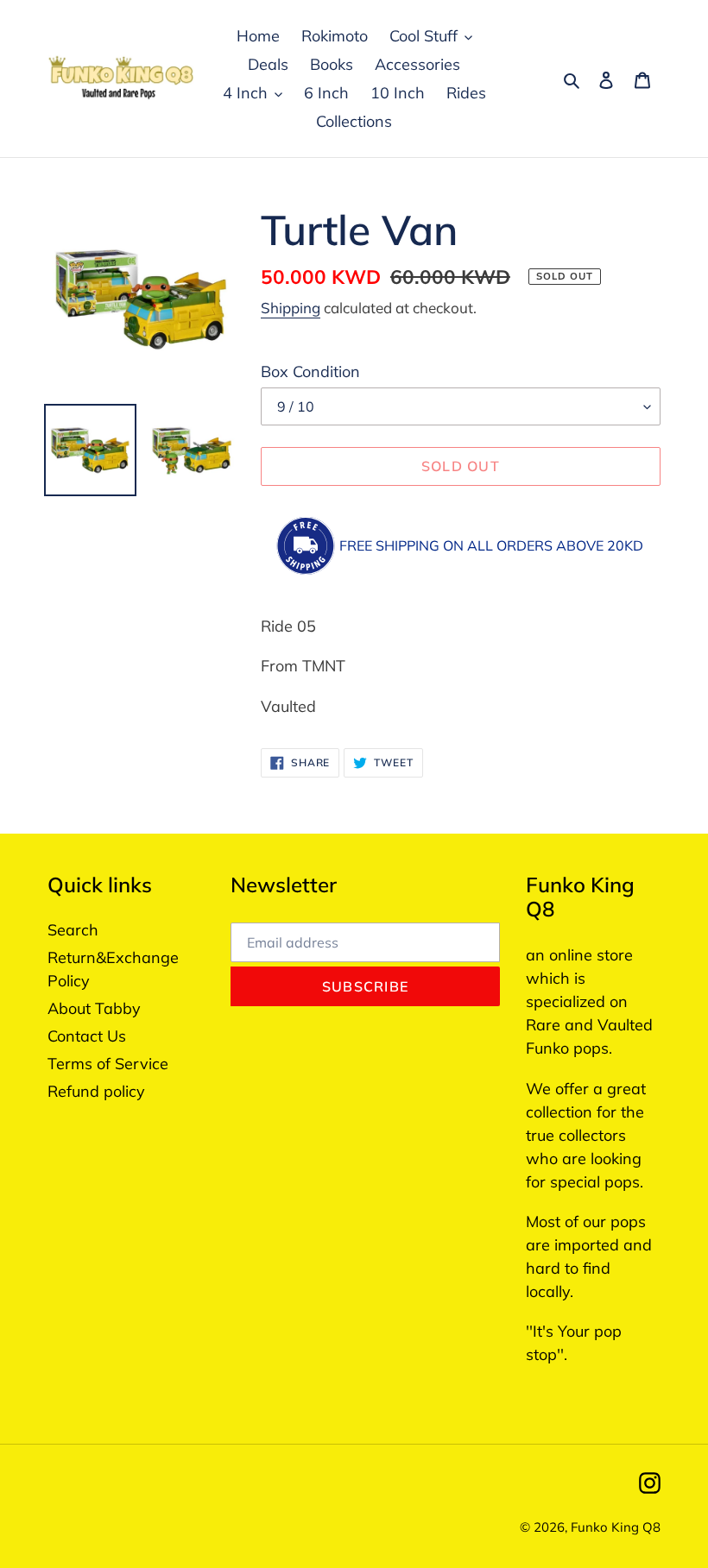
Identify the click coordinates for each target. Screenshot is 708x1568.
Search (72, 930)
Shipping (290, 308)
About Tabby (94, 1008)
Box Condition (310, 371)
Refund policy (96, 1091)
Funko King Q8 (616, 1527)
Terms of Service (107, 1064)
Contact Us (86, 1036)
